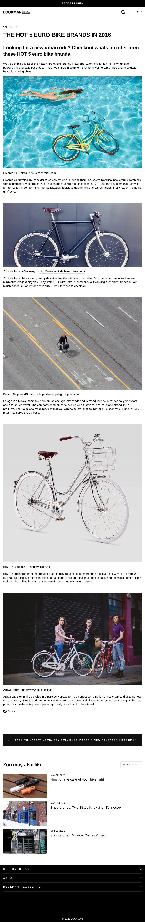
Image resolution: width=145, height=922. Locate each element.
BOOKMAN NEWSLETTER (23, 887)
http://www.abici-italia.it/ (37, 689)
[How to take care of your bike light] (25, 786)
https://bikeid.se (40, 566)
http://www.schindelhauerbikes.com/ (62, 271)
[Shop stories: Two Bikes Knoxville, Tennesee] (25, 813)
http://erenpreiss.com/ (42, 172)
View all (131, 764)
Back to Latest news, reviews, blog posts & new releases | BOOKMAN (75, 740)
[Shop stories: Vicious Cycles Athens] (25, 841)
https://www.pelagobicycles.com (59, 394)
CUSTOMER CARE (17, 869)
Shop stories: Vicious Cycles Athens (78, 835)
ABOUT (8, 878)
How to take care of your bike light (77, 779)
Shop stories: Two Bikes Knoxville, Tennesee (85, 807)
